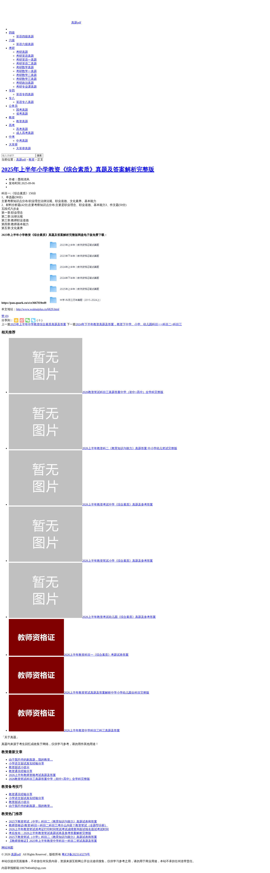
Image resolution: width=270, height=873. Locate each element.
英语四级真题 (25, 36)
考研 (12, 48)
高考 (12, 125)
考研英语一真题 (26, 59)
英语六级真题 (25, 44)
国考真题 (22, 109)
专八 (12, 98)
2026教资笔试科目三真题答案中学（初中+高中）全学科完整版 (122, 392)
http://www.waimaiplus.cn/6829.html (37, 309)
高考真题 (22, 129)
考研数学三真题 (26, 78)
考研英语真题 (25, 55)
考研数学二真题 (26, 75)
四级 (12, 32)
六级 (12, 40)
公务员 (13, 105)
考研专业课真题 (26, 86)
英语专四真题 (25, 94)
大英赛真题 (23, 148)
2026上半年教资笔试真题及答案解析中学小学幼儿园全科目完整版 (106, 692)
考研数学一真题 (26, 71)
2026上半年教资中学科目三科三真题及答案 (92, 730)
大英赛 (13, 144)
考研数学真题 (25, 67)
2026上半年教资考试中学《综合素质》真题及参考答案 (117, 504)
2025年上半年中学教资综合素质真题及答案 (38, 324)
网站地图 (7, 847)
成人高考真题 (25, 132)
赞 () (4, 316)
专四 (12, 90)
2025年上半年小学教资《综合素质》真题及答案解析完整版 (77, 169)
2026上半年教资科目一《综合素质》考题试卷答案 (96, 654)
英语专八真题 (25, 102)
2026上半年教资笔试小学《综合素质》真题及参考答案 (117, 560)
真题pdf (76, 22)
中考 (12, 136)
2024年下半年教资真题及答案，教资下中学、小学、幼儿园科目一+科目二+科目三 (129, 324)
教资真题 (22, 121)
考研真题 (22, 51)
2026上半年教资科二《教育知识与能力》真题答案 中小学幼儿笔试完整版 (129, 448)
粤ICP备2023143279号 (76, 854)
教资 (12, 117)
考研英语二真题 (26, 63)
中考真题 (22, 140)
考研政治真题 (25, 82)
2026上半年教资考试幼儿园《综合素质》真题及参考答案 (119, 616)
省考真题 (22, 113)
